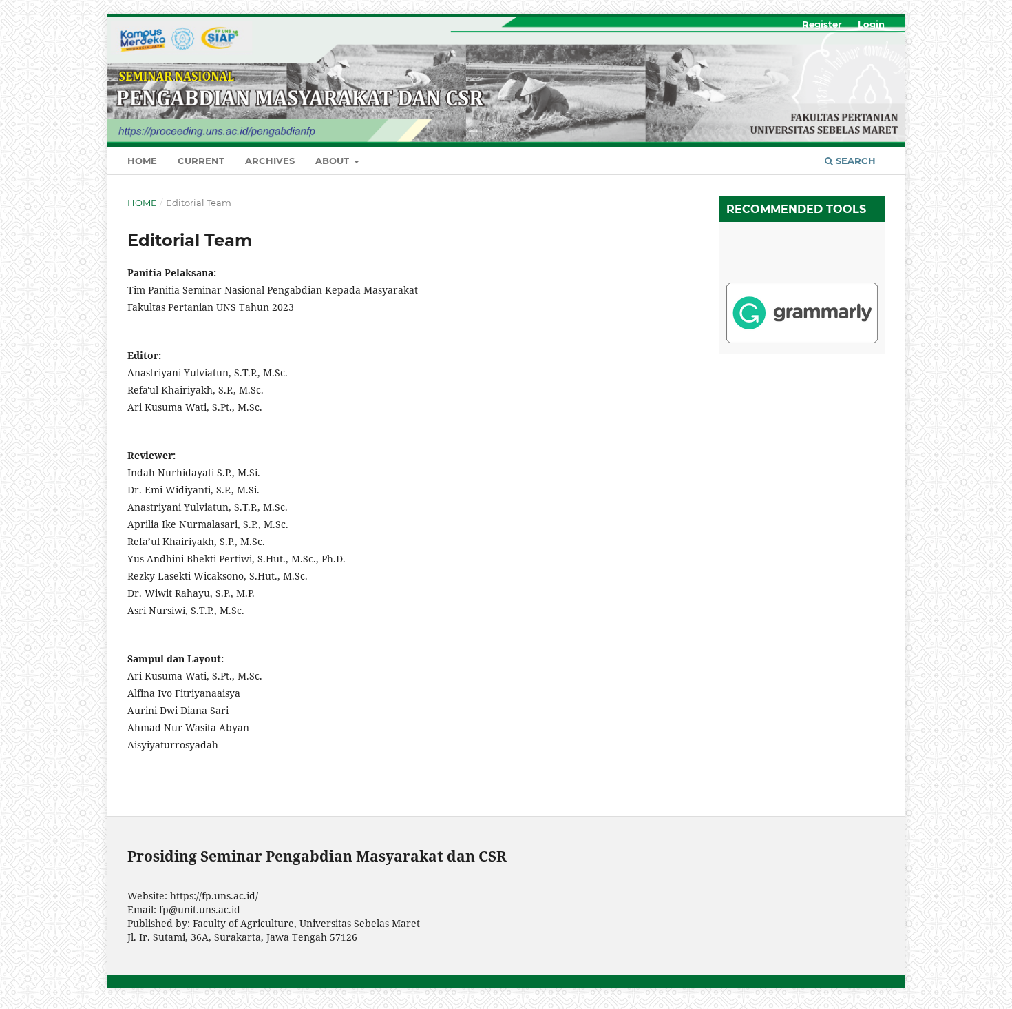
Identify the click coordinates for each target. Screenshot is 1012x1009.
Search (854, 160)
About (333, 160)
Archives (270, 160)
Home (142, 160)
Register (822, 24)
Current (201, 160)
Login (871, 24)
